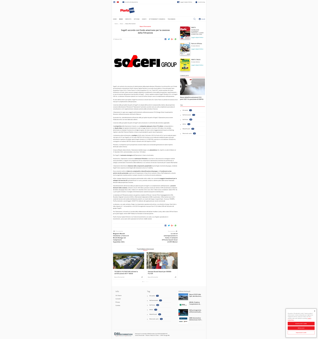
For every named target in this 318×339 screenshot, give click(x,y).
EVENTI (144, 19)
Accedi (203, 19)
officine (187, 119)
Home (115, 19)
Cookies (118, 305)
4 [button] (148, 281)
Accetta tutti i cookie (301, 323)
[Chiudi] (314, 311)
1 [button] (143, 281)
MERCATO (128, 19)
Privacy (118, 302)
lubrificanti (188, 129)
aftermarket (189, 115)
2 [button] (144, 281)
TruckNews (171, 19)
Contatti (118, 299)
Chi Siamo (119, 295)
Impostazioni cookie (301, 332)
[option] (128, 265)
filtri (186, 124)
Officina (137, 19)
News (121, 24)
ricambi (187, 110)
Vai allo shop (201, 2)
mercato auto (189, 133)
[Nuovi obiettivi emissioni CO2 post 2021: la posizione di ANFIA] (192, 86)
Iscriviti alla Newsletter (131, 2)
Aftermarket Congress (157, 19)
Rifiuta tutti (301, 328)
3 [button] (146, 281)
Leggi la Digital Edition (186, 2)
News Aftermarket (130, 24)
